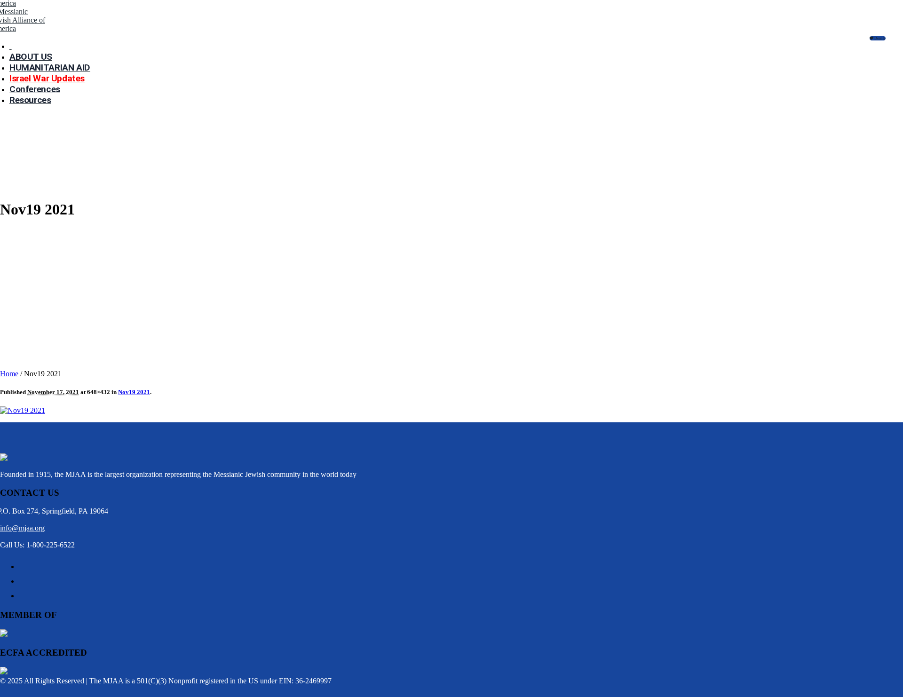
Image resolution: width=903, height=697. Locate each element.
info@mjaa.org (22, 528)
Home (9, 374)
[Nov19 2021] (22, 410)
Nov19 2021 (134, 392)
